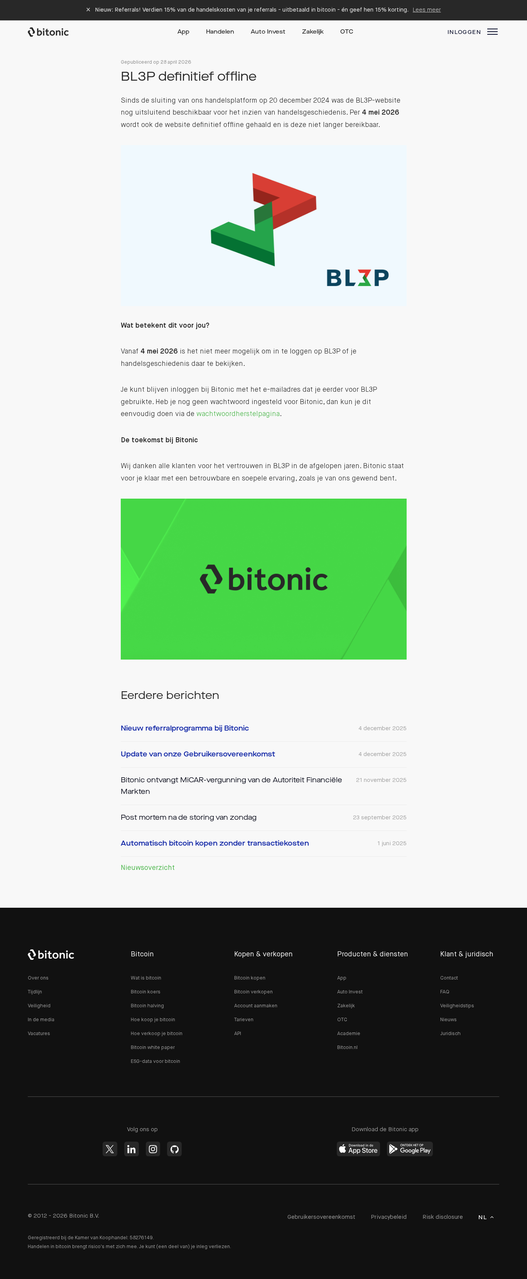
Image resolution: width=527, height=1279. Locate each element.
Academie (348, 1033)
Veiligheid (39, 1005)
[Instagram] (153, 1149)
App (183, 32)
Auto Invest (268, 32)
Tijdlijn (35, 992)
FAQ (444, 992)
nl (482, 1217)
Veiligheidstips (457, 1005)
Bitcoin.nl (347, 1047)
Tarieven (243, 1019)
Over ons (38, 978)
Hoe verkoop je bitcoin (156, 1033)
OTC (346, 32)
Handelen (220, 32)
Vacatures (39, 1033)
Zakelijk (313, 32)
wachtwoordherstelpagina (238, 414)
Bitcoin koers (145, 992)
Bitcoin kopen (249, 978)
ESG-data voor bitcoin (155, 1061)
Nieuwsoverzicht (148, 868)
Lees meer (427, 10)
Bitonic (55, 32)
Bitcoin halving (147, 1005)
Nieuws (448, 1019)
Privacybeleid (389, 1217)
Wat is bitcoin (146, 978)
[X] (110, 1149)
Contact (449, 978)
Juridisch (450, 1033)
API (237, 1033)
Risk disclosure (442, 1217)
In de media (41, 1019)
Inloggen (464, 32)
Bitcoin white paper (153, 1047)
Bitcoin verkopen (253, 992)
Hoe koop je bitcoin (153, 1019)
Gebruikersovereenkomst (321, 1217)
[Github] (174, 1149)
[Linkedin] (131, 1149)
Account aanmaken (255, 1005)
